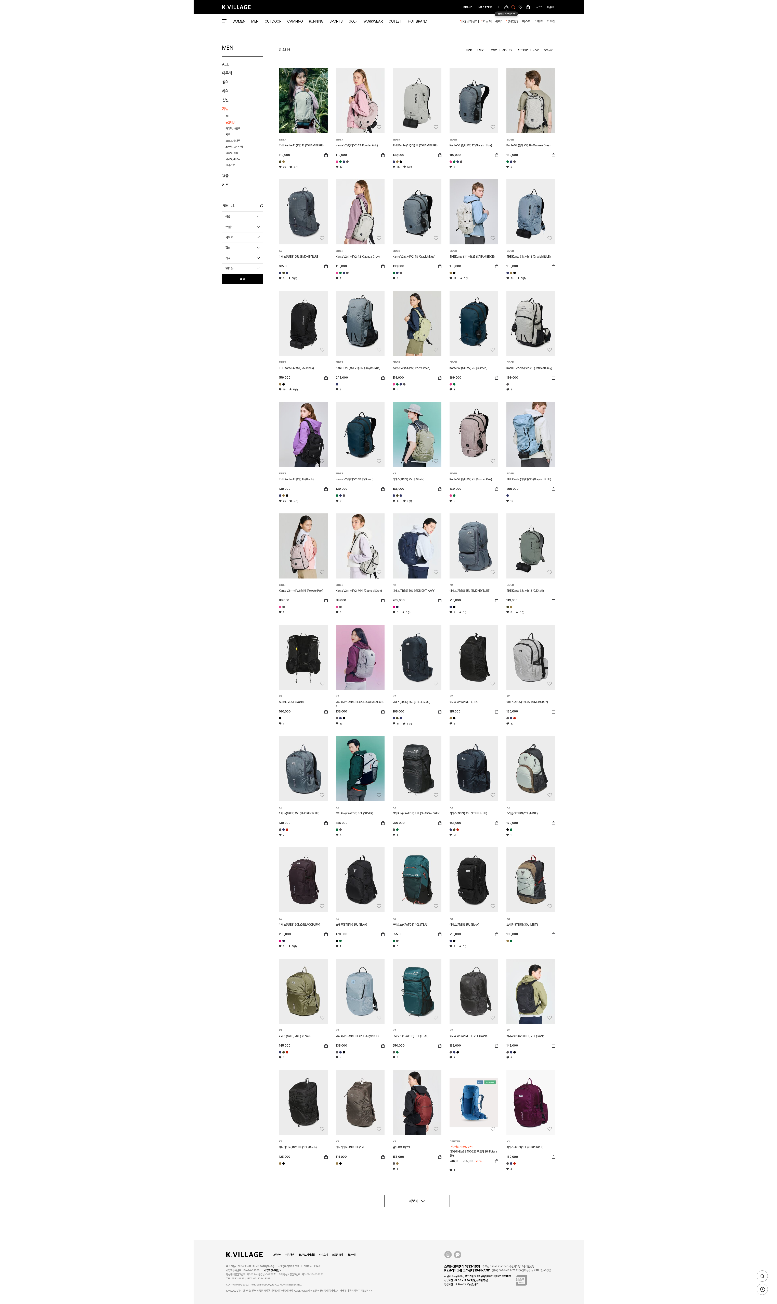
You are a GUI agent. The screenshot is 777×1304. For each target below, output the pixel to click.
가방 (225, 108)
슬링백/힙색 (231, 153)
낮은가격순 (507, 50)
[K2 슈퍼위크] (470, 21)
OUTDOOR (273, 21)
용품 (225, 175)
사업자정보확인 (271, 1270)
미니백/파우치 (233, 159)
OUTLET (395, 21)
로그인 (539, 7)
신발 (225, 99)
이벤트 (539, 21)
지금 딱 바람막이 (493, 21)
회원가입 (551, 7)
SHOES (513, 21)
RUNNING (316, 21)
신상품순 (492, 50)
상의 (225, 82)
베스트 (526, 21)
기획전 (551, 21)
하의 (225, 90)
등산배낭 (230, 122)
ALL (225, 64)
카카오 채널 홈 (457, 1254)
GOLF (353, 21)
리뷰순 (536, 50)
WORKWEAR (373, 21)
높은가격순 (522, 50)
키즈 (225, 184)
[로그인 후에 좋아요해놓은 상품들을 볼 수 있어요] (520, 6)
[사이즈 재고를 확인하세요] (326, 155)
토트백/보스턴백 (234, 146)
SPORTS (335, 21)
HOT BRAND (417, 21)
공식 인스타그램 (448, 1254)
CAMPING (295, 21)
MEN (255, 21)
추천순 (469, 50)
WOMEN (239, 21)
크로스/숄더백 (233, 140)
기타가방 (230, 165)
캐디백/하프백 (233, 128)
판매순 (480, 50)
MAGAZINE (485, 7)
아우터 (227, 73)
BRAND (467, 7)
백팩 (227, 134)
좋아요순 (548, 50)
